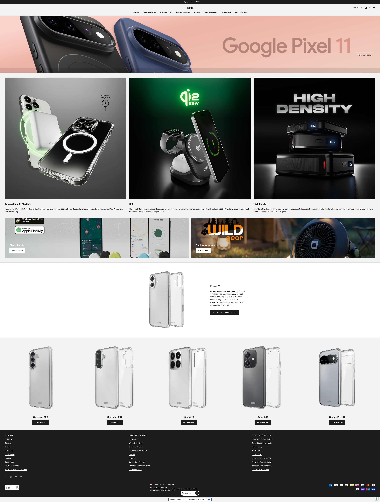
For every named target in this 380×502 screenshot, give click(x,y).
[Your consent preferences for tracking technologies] (376, 498)
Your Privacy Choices (196, 499)
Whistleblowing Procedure (261, 466)
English (354, 7)
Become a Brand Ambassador (16, 470)
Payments (132, 458)
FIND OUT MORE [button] (365, 55)
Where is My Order (136, 443)
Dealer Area (9, 462)
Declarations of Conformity (262, 458)
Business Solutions (12, 466)
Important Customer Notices (139, 466)
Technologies (226, 12)
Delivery (132, 454)
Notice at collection (177, 499)
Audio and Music (166, 12)
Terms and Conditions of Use (262, 439)
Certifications (9, 454)
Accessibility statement (260, 470)
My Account (133, 439)
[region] (190, 44)
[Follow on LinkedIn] (21, 477)
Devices (136, 12)
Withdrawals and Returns (138, 451)
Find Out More (17, 250)
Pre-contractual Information (262, 462)
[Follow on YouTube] (16, 477)
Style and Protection (183, 12)
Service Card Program (137, 462)
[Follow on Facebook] (6, 477)
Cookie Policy (257, 454)
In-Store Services (241, 12)
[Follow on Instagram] (11, 477)
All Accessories (40, 422)
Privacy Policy (257, 447)
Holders (197, 12)
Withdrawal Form (135, 470)
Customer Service (135, 447)
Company (8, 439)
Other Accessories (210, 12)
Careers (8, 458)
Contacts (8, 443)
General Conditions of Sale (262, 443)
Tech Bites (8, 451)
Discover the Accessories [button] (224, 312)
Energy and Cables (149, 12)
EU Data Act (256, 451)
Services (8, 447)
